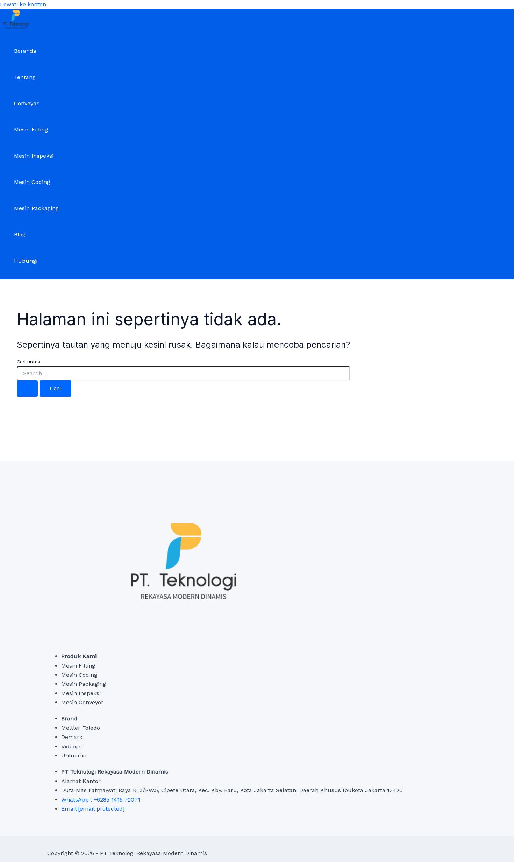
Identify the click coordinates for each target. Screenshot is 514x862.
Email (92, 808)
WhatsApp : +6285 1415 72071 (100, 799)
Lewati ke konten (23, 4)
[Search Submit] (27, 388)
